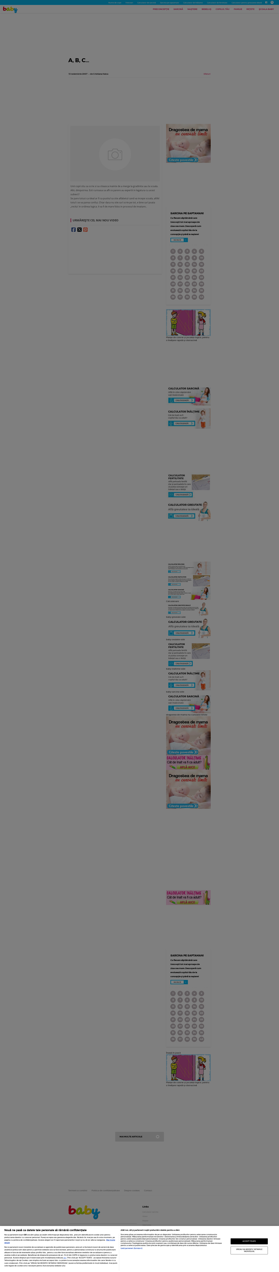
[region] (139, 1249)
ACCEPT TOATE (249, 1241)
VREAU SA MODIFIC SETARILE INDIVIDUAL (249, 1250)
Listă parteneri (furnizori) (131, 1248)
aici (65, 1258)
